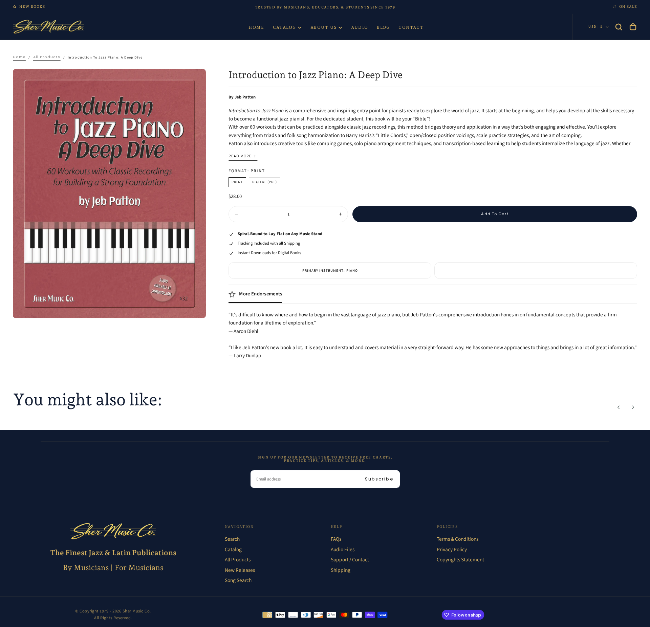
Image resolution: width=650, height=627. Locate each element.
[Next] (633, 407)
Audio (359, 27)
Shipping (340, 570)
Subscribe (379, 479)
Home (256, 27)
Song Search (238, 580)
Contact (411, 27)
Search (232, 539)
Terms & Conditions (457, 539)
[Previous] (618, 407)
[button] (618, 26)
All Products (238, 559)
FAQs (336, 539)
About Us (323, 27)
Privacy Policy (452, 549)
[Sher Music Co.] (113, 531)
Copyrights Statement (460, 559)
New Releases (240, 570)
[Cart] (633, 26)
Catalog (284, 27)
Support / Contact (350, 559)
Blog (383, 27)
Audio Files (342, 549)
